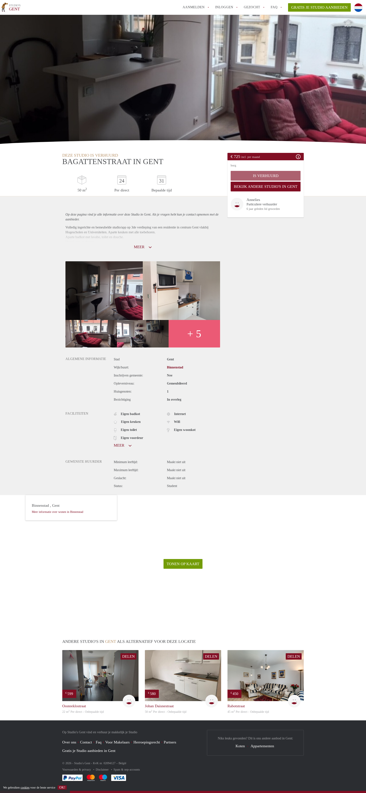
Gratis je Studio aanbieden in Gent (88, 751)
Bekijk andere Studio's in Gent (265, 186)
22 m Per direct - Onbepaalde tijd (83, 711)
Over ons (69, 742)
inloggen (224, 7)
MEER (140, 247)
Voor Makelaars (117, 742)
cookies (25, 787)
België (122, 763)
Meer (119, 445)
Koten (240, 746)
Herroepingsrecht (146, 742)
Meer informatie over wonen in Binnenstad (57, 511)
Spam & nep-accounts (127, 769)
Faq (98, 742)
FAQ (274, 7)
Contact (86, 742)
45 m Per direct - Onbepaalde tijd (248, 711)
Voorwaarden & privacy (77, 769)
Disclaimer (103, 769)
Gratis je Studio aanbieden (319, 7)
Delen (128, 656)
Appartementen (262, 746)
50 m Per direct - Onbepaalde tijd (165, 711)
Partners (170, 742)
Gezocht (252, 7)
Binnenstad (175, 367)
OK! (62, 787)
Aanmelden (194, 7)
